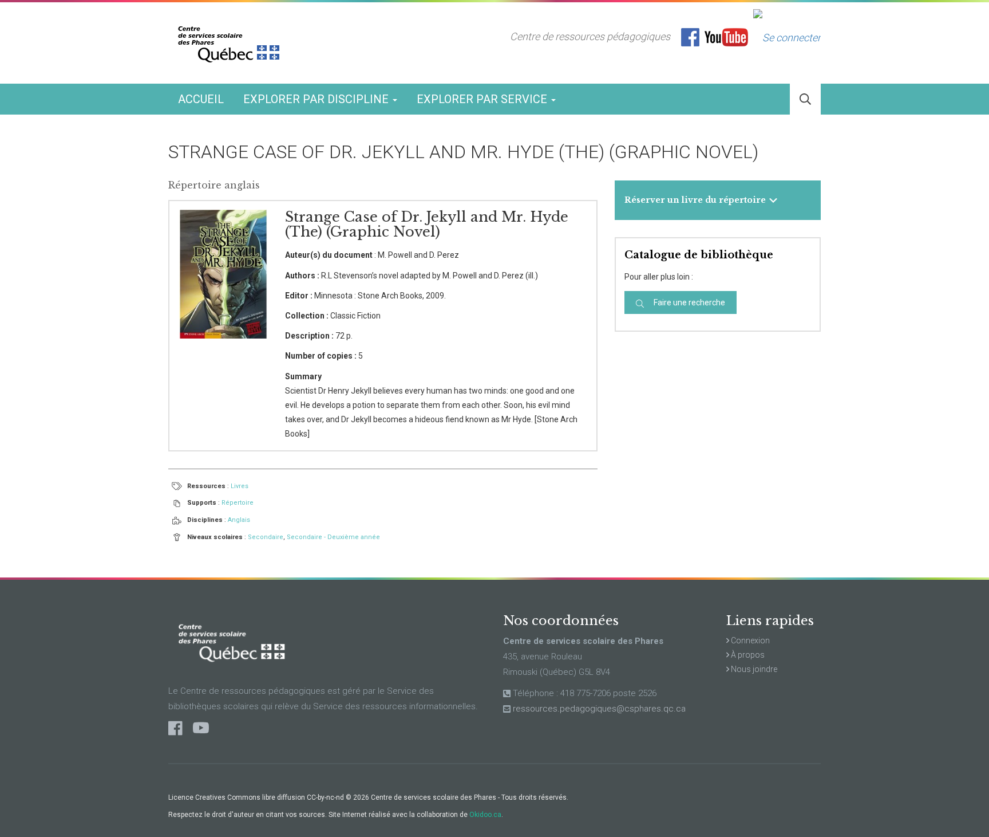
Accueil (201, 99)
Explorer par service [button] (483, 99)
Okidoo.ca (485, 815)
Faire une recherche (688, 302)
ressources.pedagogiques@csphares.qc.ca (599, 709)
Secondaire (265, 537)
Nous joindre (753, 669)
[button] (805, 99)
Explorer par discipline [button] (317, 99)
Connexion (749, 640)
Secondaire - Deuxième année (333, 537)
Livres (239, 486)
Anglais (239, 520)
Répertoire (237, 502)
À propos (747, 654)
